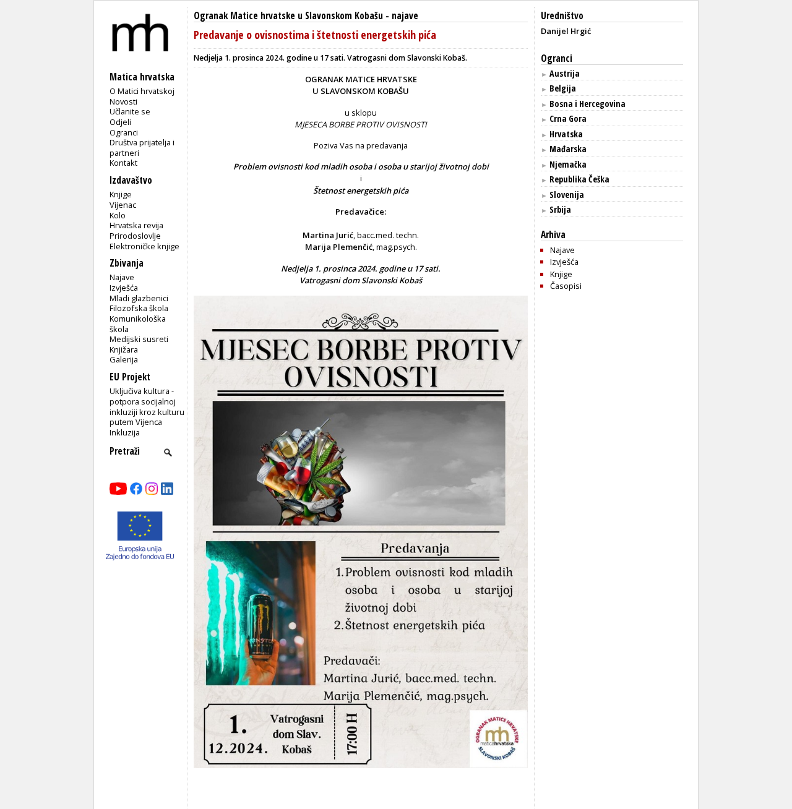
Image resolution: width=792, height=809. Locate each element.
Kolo (118, 215)
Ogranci (124, 132)
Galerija (124, 359)
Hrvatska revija (136, 225)
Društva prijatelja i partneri (142, 147)
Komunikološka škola (138, 324)
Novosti (123, 101)
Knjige (121, 194)
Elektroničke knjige (144, 246)
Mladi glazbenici (139, 298)
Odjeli (120, 121)
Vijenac (123, 204)
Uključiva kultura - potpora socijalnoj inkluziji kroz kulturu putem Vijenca (147, 406)
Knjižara (124, 349)
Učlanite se (130, 111)
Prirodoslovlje (135, 235)
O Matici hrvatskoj (142, 90)
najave (405, 15)
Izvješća (124, 287)
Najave (122, 277)
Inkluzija (125, 432)
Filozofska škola (139, 308)
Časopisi (566, 285)
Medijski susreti (139, 339)
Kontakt (123, 162)
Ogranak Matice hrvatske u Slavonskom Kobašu (288, 15)
